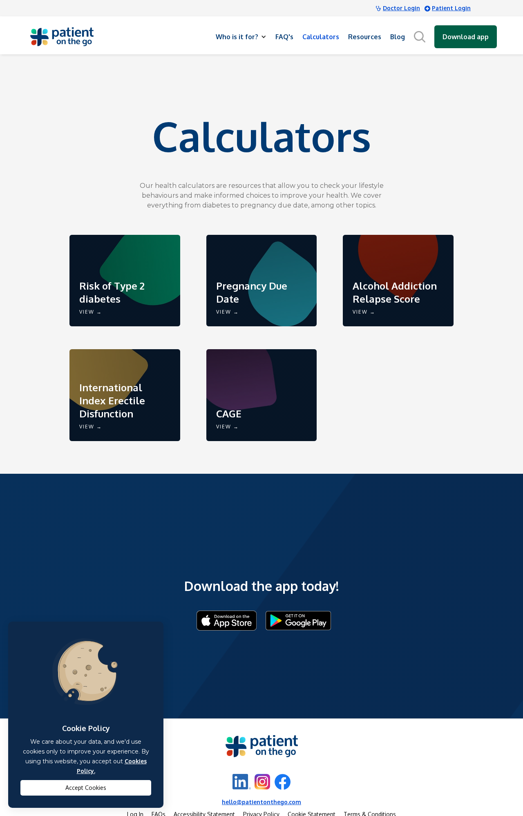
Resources (364, 37)
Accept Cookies (85, 787)
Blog (397, 37)
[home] (62, 36)
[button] (241, 37)
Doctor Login (401, 7)
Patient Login (451, 7)
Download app (466, 37)
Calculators (320, 37)
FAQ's (284, 37)
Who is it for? (237, 37)
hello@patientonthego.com (261, 801)
